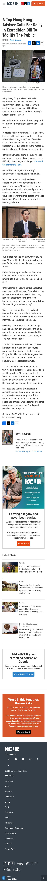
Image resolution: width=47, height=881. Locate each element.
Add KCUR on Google (23, 674)
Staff (7, 807)
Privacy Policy (10, 849)
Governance (9, 839)
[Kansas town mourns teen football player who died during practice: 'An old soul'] (10, 567)
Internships (9, 823)
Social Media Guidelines (14, 828)
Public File (8, 844)
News (21, 581)
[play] (3, 878)
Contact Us (9, 812)
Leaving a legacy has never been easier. (23, 515)
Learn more (23, 543)
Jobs (7, 818)
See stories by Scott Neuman (29, 451)
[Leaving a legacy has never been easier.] (23, 487)
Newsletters (9, 797)
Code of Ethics (10, 833)
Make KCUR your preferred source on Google (23, 658)
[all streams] (44, 878)
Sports (22, 563)
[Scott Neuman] (7, 437)
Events (7, 802)
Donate (39, 4)
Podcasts (8, 791)
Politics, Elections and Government (28, 625)
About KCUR (9, 776)
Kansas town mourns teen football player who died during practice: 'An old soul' (31, 569)
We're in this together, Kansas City (23, 701)
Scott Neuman (15, 40)
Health (21, 603)
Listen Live (9, 781)
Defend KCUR (23, 732)
